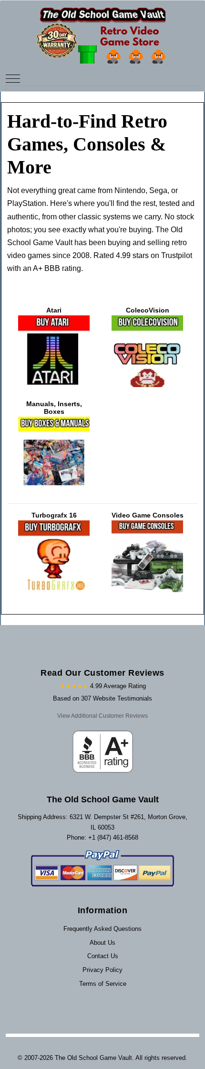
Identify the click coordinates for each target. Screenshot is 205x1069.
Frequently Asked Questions (102, 928)
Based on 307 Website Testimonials (102, 698)
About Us (102, 942)
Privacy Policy (102, 969)
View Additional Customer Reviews (102, 716)
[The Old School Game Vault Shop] (102, 31)
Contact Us (102, 956)
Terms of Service (102, 983)
